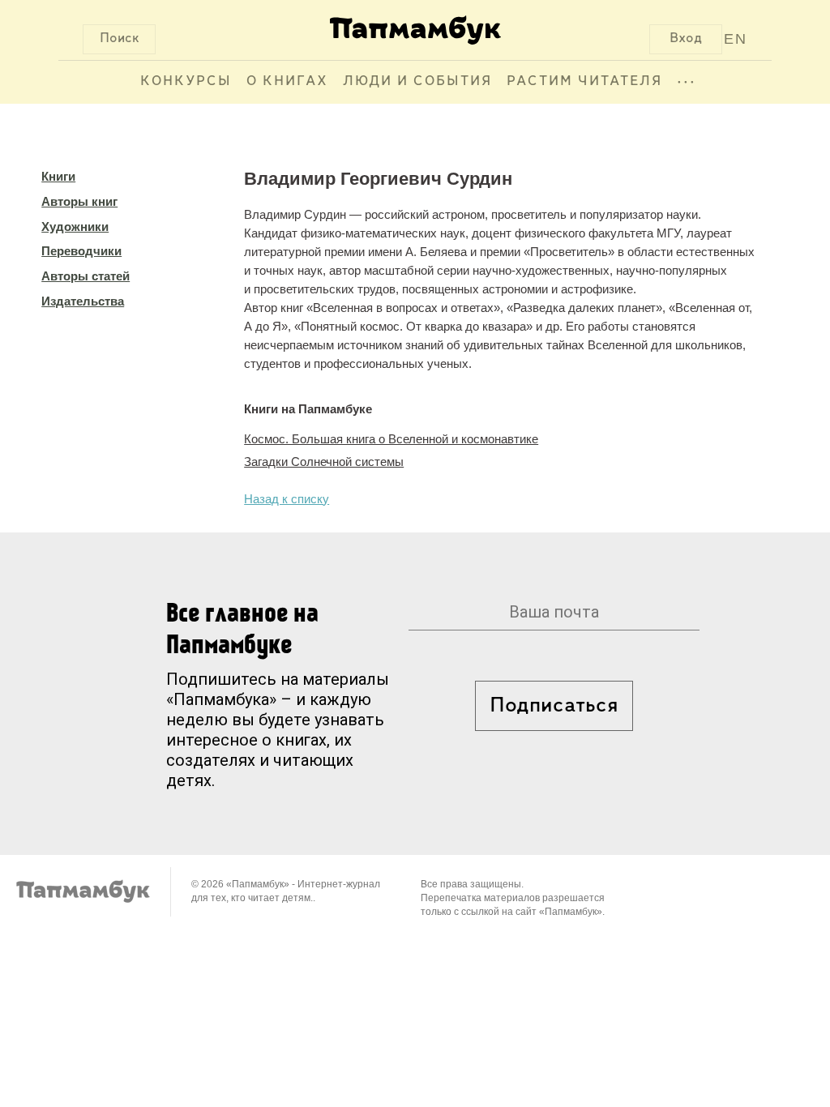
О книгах (287, 82)
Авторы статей (85, 276)
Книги (58, 176)
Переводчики (81, 251)
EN (735, 39)
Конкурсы (186, 82)
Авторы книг (79, 201)
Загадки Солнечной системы (324, 461)
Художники (75, 226)
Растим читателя (584, 82)
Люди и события (417, 82)
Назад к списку (286, 499)
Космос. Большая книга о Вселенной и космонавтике (391, 439)
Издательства (82, 301)
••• (686, 82)
